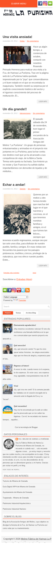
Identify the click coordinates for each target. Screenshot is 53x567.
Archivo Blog (31, 313)
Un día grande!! (15, 109)
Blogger (35, 427)
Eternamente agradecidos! (25, 325)
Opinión (23, 189)
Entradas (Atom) (24, 279)
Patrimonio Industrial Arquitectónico (17, 503)
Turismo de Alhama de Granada (15, 481)
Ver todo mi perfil (11, 469)
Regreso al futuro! (21, 366)
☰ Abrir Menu (18, 3)
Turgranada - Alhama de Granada (16, 498)
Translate (22, 300)
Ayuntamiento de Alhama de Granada (17, 492)
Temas (18, 313)
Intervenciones (25, 113)
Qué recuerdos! (20, 406)
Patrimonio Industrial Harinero (14, 509)
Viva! (16, 386)
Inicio (34, 273)
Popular (8, 313)
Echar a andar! (14, 184)
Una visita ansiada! (17, 37)
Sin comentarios (33, 41)
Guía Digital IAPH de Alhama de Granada (19, 487)
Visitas (22, 41)
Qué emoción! (20, 345)
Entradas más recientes (11, 273)
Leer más (43, 101)
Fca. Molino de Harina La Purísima (33, 439)
